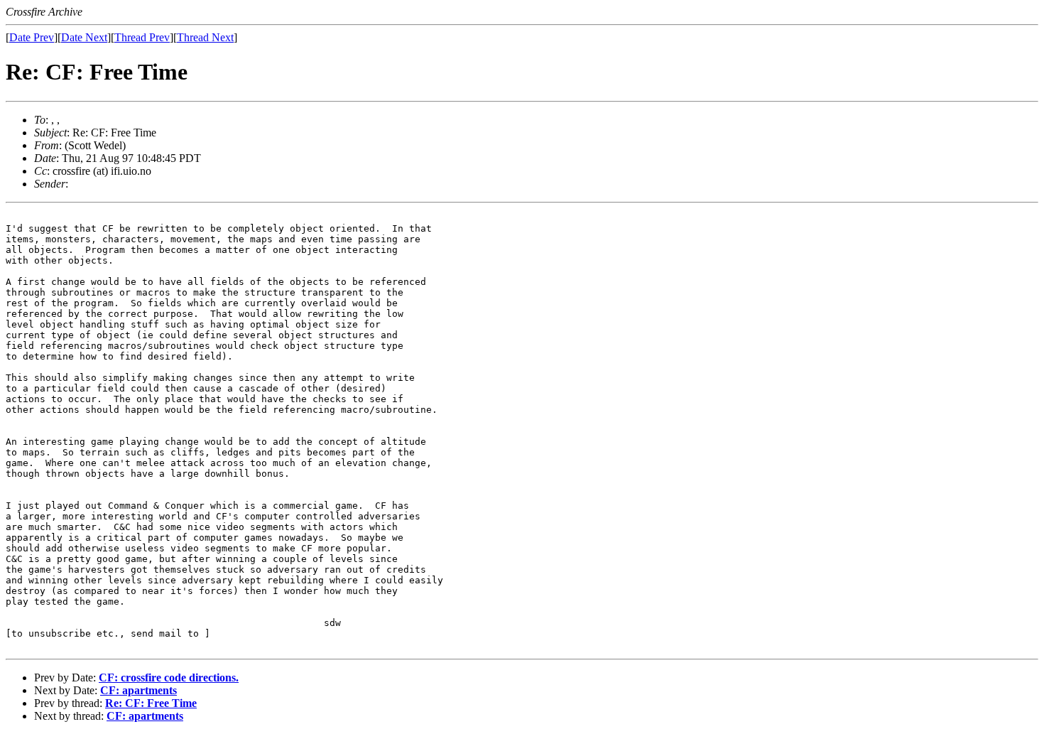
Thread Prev (142, 37)
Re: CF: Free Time (151, 703)
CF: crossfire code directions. (169, 677)
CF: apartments (138, 690)
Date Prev (31, 37)
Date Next (84, 37)
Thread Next (205, 37)
